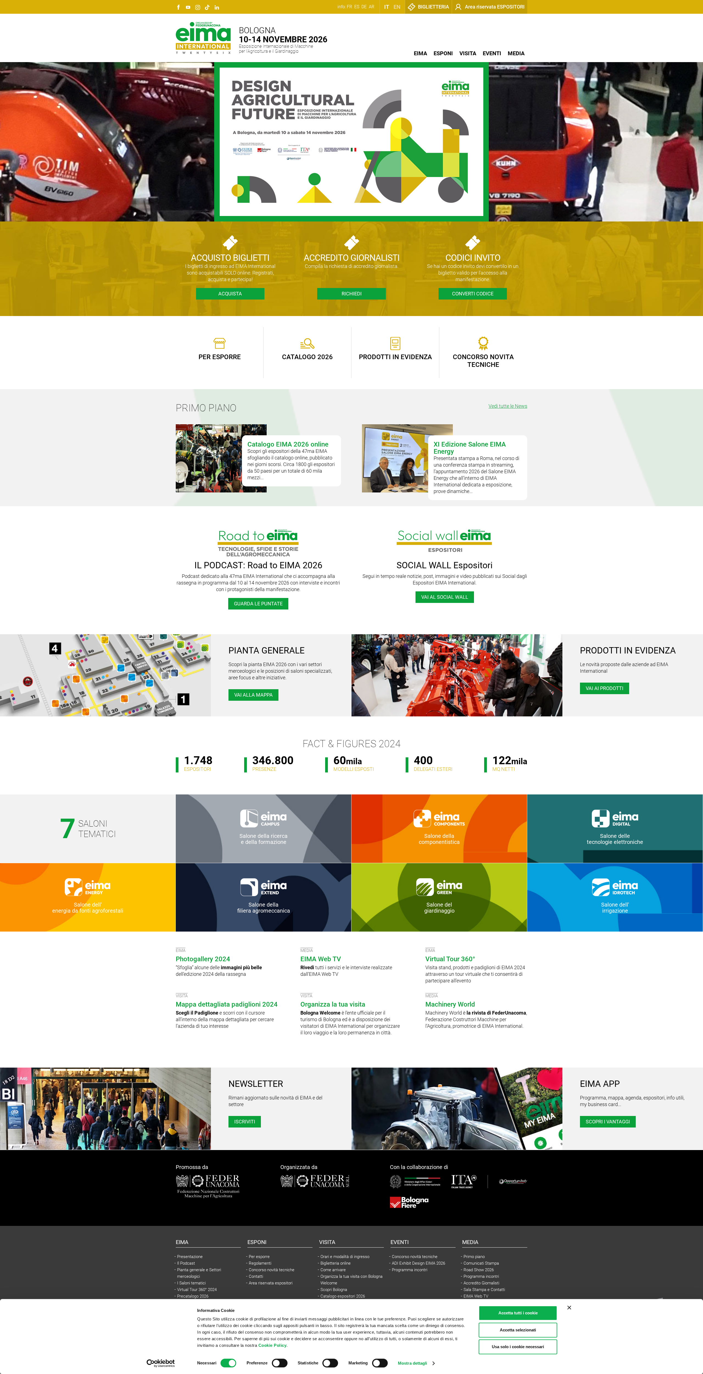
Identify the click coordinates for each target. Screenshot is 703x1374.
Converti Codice (472, 294)
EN (397, 7)
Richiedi (352, 294)
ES (356, 7)
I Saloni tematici (191, 1283)
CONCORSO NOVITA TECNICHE (483, 361)
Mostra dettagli (412, 1363)
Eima (420, 53)
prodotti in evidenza (395, 357)
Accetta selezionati (518, 1330)
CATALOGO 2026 (307, 357)
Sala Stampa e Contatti (484, 1289)
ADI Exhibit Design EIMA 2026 (418, 1263)
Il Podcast (186, 1263)
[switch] (280, 1363)
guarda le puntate (258, 603)
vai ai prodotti (604, 688)
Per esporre (259, 1256)
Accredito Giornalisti (481, 1283)
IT (386, 7)
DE (364, 7)
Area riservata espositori (270, 1283)
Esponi (443, 53)
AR (371, 7)
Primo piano (474, 1256)
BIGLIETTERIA (433, 7)
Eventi (492, 53)
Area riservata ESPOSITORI (495, 7)
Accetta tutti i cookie (518, 1313)
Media (516, 53)
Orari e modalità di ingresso (344, 1256)
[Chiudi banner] (569, 1307)
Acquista (230, 294)
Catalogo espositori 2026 (342, 1296)
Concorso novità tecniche (271, 1269)
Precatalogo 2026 (192, 1296)
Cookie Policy (272, 1345)
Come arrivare (333, 1269)
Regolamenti (260, 1263)
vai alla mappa (253, 695)
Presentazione (190, 1256)
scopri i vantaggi (608, 1121)
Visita (467, 53)
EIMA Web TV (476, 1296)
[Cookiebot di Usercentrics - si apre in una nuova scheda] (161, 1363)
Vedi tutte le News (508, 406)
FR (349, 7)
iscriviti (244, 1121)
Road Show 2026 (479, 1269)
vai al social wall (444, 597)
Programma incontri (409, 1269)
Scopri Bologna (333, 1289)
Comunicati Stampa (481, 1263)
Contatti (256, 1276)
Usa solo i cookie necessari (518, 1346)
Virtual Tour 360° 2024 (197, 1289)
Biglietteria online (335, 1263)
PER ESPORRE (220, 357)
